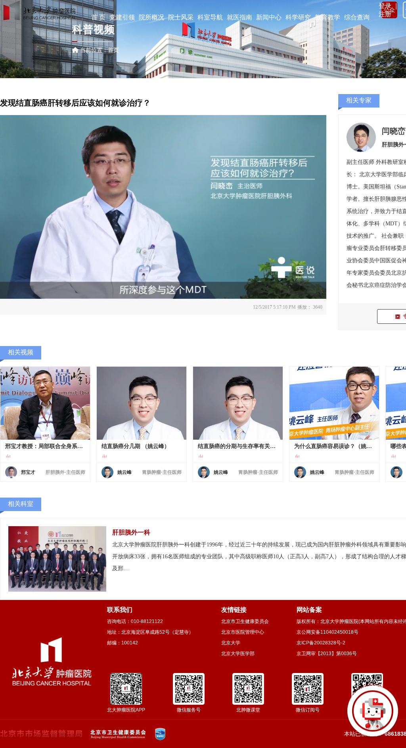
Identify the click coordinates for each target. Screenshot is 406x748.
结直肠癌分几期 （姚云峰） (136, 446)
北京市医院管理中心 (242, 632)
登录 (385, 5)
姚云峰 (124, 472)
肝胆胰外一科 (131, 532)
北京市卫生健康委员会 (245, 621)
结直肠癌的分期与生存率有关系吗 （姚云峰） (238, 446)
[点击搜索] (372, 714)
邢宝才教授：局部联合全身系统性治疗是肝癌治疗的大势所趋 (45, 446)
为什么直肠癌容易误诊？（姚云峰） (334, 446)
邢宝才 (28, 472)
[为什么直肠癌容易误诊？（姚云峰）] (334, 403)
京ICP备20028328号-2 (321, 643)
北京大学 (230, 643)
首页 (113, 50)
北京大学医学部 (238, 653)
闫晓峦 (394, 131)
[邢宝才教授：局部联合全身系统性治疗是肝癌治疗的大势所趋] (45, 403)
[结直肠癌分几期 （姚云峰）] (141, 403)
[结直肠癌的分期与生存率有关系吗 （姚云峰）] (238, 403)
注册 (385, 14)
